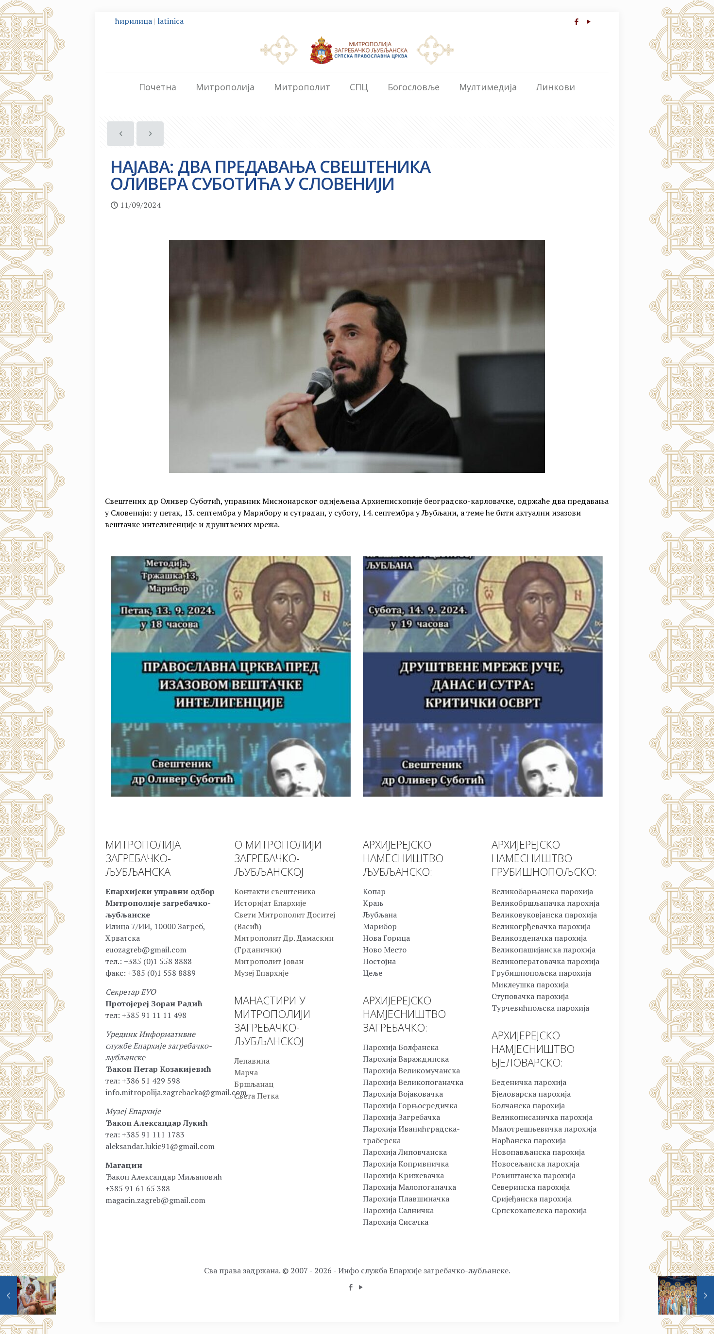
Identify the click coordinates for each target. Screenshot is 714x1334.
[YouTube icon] (588, 21)
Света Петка (256, 1095)
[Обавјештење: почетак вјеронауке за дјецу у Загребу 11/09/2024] (28, 1295)
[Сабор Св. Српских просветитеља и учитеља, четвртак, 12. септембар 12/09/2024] (686, 1295)
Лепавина (252, 1060)
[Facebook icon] (576, 21)
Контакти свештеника (274, 891)
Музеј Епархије (261, 972)
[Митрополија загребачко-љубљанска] (357, 49)
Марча (246, 1072)
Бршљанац (253, 1084)
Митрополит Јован (269, 961)
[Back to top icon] (667, 1314)
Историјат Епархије (270, 903)
